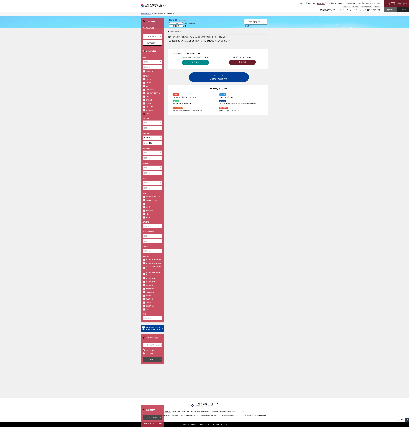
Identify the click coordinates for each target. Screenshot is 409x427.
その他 (148, 217)
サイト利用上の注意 (260, 415)
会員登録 (390, 10)
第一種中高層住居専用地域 (153, 268)
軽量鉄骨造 (149, 211)
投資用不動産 (311, 3)
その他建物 (149, 110)
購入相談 (195, 62)
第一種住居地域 (151, 278)
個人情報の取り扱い (192, 415)
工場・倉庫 (149, 100)
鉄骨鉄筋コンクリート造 (153, 197)
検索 (151, 359)
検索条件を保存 (255, 22)
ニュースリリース (164, 415)
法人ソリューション (375, 3)
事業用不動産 (321, 3)
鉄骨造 (148, 207)
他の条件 (248, 26)
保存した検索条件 (366, 6)
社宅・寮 (148, 103)
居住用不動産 (356, 3)
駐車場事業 (365, 3)
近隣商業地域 (150, 292)
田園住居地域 (150, 289)
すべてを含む (150, 350)
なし (147, 309)
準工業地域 (149, 299)
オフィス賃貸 (329, 3)
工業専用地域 (150, 306)
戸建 (147, 96)
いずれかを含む (151, 353)
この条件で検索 (151, 417)
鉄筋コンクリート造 (152, 200)
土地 (147, 114)
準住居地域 (149, 285)
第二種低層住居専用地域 (153, 263)
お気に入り (346, 6)
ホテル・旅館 (149, 107)
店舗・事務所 (150, 90)
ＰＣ (147, 204)
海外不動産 (338, 3)
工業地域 (148, 302)
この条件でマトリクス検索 (152, 423)
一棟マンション (150, 79)
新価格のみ (149, 71)
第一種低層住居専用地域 (153, 260)
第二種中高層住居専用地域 (153, 273)
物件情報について (178, 415)
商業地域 (148, 296)
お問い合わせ (402, 4)
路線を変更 (151, 43)
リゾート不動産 (347, 3)
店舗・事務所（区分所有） (153, 93)
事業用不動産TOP (325, 10)
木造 (147, 214)
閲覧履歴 (355, 6)
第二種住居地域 (151, 282)
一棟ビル (148, 83)
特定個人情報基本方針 (208, 415)
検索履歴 (377, 6)
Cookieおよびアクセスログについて (230, 415)
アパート (148, 86)
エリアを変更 (151, 36)
